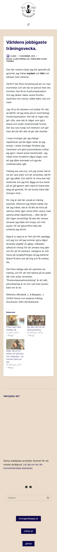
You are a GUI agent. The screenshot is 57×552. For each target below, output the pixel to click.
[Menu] (28, 24)
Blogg (9, 59)
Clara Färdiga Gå (21, 59)
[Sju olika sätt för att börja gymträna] (36, 320)
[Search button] (48, 498)
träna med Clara (38, 59)
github (28, 543)
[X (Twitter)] (26, 487)
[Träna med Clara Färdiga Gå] (15, 320)
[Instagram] (30, 487)
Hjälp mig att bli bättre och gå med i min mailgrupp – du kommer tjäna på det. (15, 356)
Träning (10, 61)
